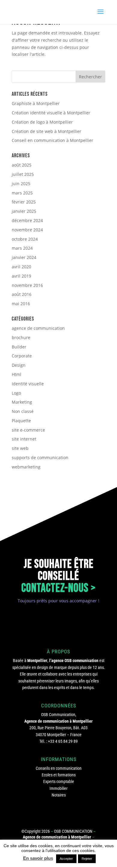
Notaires (59, 795)
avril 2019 (21, 276)
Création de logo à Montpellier (42, 122)
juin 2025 (21, 183)
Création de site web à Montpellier (46, 131)
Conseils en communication (59, 768)
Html (16, 374)
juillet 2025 (23, 174)
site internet (24, 439)
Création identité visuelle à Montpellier (51, 113)
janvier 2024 (24, 257)
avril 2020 (21, 266)
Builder (19, 347)
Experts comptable (58, 781)
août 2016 (22, 294)
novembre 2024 (27, 230)
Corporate (22, 356)
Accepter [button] (66, 858)
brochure (21, 337)
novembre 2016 (27, 285)
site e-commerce (28, 430)
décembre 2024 (27, 220)
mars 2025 (22, 193)
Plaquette (21, 420)
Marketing (22, 402)
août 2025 (22, 165)
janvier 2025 (24, 211)
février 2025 (24, 202)
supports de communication (40, 457)
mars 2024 (22, 248)
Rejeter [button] (87, 858)
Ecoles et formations (59, 774)
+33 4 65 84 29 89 (63, 741)
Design (19, 365)
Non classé (23, 411)
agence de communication (38, 328)
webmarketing (26, 467)
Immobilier (59, 788)
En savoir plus (38, 858)
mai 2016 (21, 303)
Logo (16, 393)
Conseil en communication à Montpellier (52, 140)
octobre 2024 (25, 239)
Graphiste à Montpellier (36, 103)
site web (20, 448)
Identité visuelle (28, 384)
